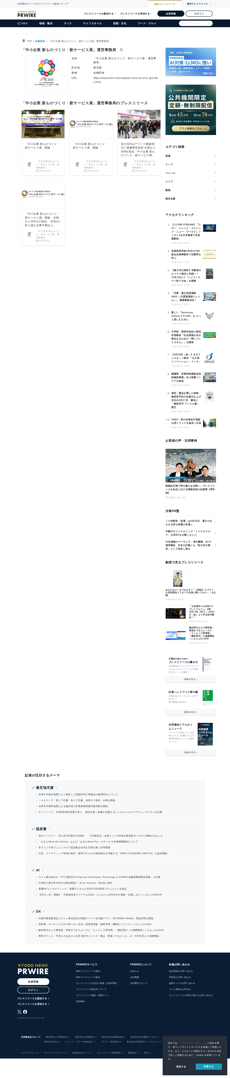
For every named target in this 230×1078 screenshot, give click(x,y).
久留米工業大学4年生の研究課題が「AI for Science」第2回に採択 (75, 883)
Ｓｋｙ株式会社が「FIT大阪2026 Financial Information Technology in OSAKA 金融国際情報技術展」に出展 (99, 877)
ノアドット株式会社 (109, 1042)
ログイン (199, 13)
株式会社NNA (50, 1042)
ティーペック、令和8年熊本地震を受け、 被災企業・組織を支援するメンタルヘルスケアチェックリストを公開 (100, 812)
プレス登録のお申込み (180, 989)
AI (38, 870)
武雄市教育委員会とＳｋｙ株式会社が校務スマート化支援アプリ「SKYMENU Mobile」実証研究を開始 (96, 918)
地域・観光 (46, 23)
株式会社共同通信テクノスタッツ (143, 1042)
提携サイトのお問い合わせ (182, 983)
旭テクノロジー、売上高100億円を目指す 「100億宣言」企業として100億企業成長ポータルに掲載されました (101, 835)
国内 (164, 4)
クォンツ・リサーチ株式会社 (79, 1042)
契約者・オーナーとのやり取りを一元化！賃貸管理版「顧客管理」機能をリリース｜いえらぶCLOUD (95, 924)
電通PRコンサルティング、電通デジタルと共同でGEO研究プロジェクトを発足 (83, 888)
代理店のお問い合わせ (180, 977)
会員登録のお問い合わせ (181, 971)
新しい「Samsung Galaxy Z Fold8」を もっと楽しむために (186, 316)
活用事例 (80, 1001)
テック (68, 23)
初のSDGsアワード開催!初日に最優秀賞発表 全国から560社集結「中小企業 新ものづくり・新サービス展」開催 (138, 152)
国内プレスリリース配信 (88, 971)
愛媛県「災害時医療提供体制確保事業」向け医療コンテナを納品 (186, 377)
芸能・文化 (119, 23)
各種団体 (40, 41)
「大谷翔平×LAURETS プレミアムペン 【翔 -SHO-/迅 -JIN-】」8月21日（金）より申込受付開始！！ (202, 612)
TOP (29, 41)
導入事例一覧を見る (176, 497)
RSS (146, 1053)
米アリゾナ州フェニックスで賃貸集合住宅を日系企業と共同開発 (74, 847)
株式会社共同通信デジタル (143, 1037)
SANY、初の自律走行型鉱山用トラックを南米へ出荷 (186, 421)
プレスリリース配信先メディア (91, 989)
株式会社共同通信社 (84, 1037)
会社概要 (134, 977)
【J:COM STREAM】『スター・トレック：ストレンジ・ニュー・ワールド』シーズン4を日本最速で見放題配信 (186, 231)
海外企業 (170, 198)
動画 (168, 190)
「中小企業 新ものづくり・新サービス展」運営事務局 (48, 164)
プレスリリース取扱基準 (108, 1053)
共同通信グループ (139, 983)
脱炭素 (41, 829)
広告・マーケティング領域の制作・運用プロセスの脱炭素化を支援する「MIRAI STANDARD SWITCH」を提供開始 (103, 853)
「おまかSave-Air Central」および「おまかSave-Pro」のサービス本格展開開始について (88, 841)
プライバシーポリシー (193, 1043)
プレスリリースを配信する (99, 13)
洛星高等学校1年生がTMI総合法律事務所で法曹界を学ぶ (186, 254)
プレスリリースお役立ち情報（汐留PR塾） (97, 983)
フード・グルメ (147, 23)
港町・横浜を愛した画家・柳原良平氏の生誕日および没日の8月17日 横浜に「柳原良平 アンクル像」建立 (186, 400)
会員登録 (171, 13)
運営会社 (132, 1053)
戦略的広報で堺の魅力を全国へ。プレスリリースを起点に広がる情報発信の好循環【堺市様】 (190, 489)
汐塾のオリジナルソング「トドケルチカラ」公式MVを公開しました (188, 533)
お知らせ (134, 971)
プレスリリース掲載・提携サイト (92, 995)
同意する (209, 1066)
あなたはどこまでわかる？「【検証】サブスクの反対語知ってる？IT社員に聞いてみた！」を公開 (191, 593)
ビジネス (22, 23)
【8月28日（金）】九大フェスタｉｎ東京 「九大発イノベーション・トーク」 (186, 358)
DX (38, 911)
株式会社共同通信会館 (112, 1037)
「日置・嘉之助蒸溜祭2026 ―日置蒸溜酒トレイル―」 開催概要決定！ (185, 296)
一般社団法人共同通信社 (56, 1037)
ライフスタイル (92, 23)
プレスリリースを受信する (135, 13)
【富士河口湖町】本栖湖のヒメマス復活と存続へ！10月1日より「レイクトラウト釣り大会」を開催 (186, 275)
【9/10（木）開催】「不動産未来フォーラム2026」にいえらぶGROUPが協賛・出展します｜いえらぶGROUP (100, 894)
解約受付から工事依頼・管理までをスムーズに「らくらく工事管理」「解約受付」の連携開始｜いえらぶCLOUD (201, 633)
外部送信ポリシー (80, 1053)
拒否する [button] (181, 1066)
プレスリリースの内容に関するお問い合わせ (191, 995)
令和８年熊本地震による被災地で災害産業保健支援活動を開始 (73, 806)
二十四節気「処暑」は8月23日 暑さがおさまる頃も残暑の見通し (189, 523)
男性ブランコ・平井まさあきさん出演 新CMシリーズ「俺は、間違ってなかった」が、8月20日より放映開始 (99, 936)
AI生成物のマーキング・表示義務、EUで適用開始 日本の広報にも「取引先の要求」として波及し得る (188, 545)
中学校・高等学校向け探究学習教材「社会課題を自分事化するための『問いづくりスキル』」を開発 (186, 337)
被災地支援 (45, 787)
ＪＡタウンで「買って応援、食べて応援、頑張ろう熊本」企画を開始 (77, 800)
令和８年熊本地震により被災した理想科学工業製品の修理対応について (78, 794)
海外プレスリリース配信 (88, 977)
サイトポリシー (28, 1053)
